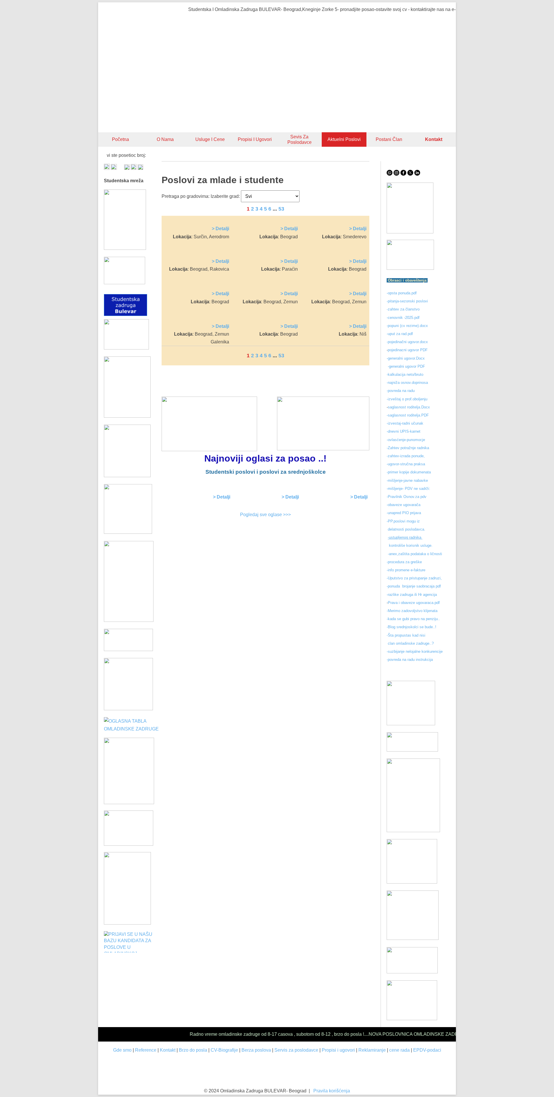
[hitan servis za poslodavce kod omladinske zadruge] (410, 268)
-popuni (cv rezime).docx (407, 325)
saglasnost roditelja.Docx (409, 407)
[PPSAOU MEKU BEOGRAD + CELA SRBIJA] (127, 416)
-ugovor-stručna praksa (406, 464)
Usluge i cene (210, 139)
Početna (120, 139)
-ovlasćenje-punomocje (406, 440)
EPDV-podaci (427, 1050)
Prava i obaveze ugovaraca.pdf (414, 602)
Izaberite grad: (225, 196)
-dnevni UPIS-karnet (404, 431)
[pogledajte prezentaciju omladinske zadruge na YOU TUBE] (411, 723)
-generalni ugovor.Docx (406, 358)
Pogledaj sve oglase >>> (265, 514)
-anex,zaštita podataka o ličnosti (415, 554)
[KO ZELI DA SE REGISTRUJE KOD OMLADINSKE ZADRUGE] (410, 231)
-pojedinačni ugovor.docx (407, 342)
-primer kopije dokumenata (409, 472)
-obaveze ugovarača (403, 505)
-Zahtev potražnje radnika (408, 448)
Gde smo (122, 1050)
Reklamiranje (372, 1050)
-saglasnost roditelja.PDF (408, 415)
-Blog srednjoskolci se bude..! (411, 627)
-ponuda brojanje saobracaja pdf (414, 586)
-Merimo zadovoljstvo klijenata (412, 611)
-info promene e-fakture (406, 570)
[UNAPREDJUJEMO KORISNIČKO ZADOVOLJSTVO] (412, 882)
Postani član (389, 139)
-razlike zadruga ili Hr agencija (412, 594)
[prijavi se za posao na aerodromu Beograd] (128, 708)
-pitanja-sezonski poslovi (407, 301)
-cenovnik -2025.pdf (403, 317)
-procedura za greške (405, 562)
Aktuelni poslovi (344, 139)
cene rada (399, 1050)
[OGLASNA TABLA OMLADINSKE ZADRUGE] (133, 728)
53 (281, 209)
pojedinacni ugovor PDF (408, 350)
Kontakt (167, 1050)
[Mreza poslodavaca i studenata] (125, 248)
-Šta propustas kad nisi (406, 635)
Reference (145, 1050)
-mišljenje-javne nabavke (407, 480)
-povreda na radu (401, 390)
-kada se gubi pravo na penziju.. (413, 619)
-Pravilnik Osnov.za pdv (406, 496)
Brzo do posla (193, 1050)
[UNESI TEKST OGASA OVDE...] (127, 923)
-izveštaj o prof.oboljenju (407, 399)
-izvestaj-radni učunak (405, 423)
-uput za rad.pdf (400, 334)
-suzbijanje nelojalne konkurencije (415, 651)
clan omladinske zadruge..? (410, 643)
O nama (165, 139)
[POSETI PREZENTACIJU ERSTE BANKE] (129, 802)
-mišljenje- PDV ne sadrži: (408, 488)
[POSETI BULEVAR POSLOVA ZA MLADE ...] (412, 971)
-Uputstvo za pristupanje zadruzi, (415, 578)
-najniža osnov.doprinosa (407, 382)
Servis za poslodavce (296, 1050)
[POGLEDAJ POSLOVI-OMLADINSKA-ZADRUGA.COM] (127, 475)
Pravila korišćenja (331, 1090)
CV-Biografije (224, 1050)
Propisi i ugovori (255, 139)
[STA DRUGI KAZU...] (412, 750)
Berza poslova (256, 1050)
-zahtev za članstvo (403, 309)
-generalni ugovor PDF (406, 366)
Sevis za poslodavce (299, 139)
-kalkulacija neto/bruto (405, 374)
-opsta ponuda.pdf (402, 293)
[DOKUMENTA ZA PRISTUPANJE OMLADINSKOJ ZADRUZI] (128, 844)
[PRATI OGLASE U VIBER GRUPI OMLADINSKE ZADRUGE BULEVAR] (129, 620)
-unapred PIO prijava (404, 513)
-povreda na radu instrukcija (410, 659)
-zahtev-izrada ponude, (406, 456)
